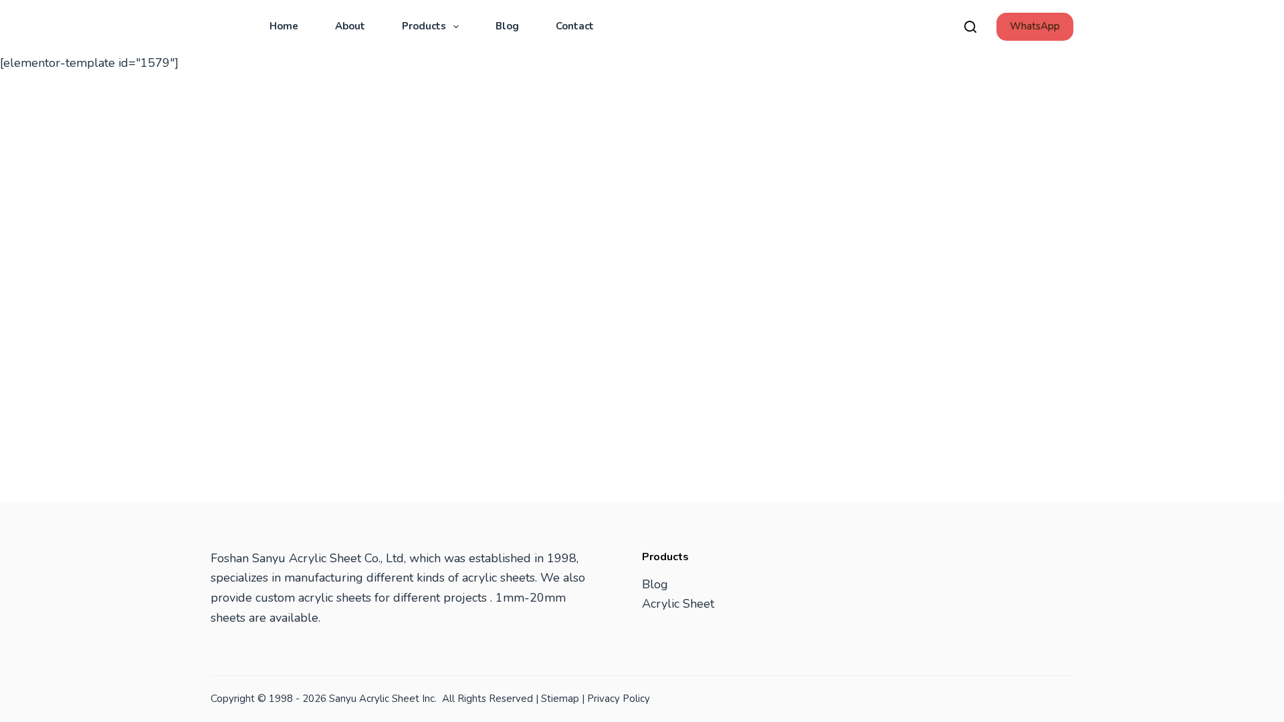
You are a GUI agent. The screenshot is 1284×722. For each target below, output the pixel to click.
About (350, 26)
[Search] (970, 27)
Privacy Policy (618, 698)
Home (284, 26)
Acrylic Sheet (678, 604)
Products (424, 26)
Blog (507, 26)
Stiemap (560, 698)
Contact (575, 26)
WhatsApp (1035, 26)
